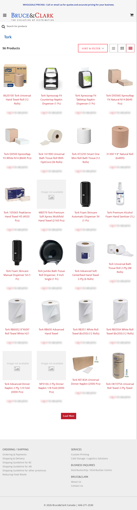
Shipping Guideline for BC (17, 462)
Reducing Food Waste (15, 474)
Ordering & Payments (15, 454)
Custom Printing (80, 454)
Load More (68, 416)
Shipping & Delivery (14, 458)
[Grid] (130, 48)
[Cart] (131, 15)
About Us (76, 481)
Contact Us (77, 485)
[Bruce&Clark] (32, 15)
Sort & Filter (91, 48)
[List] (113, 48)
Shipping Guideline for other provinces (24, 470)
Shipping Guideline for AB (17, 466)
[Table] (122, 48)
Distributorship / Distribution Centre (91, 470)
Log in (10, 112)
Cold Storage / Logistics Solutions (89, 458)
